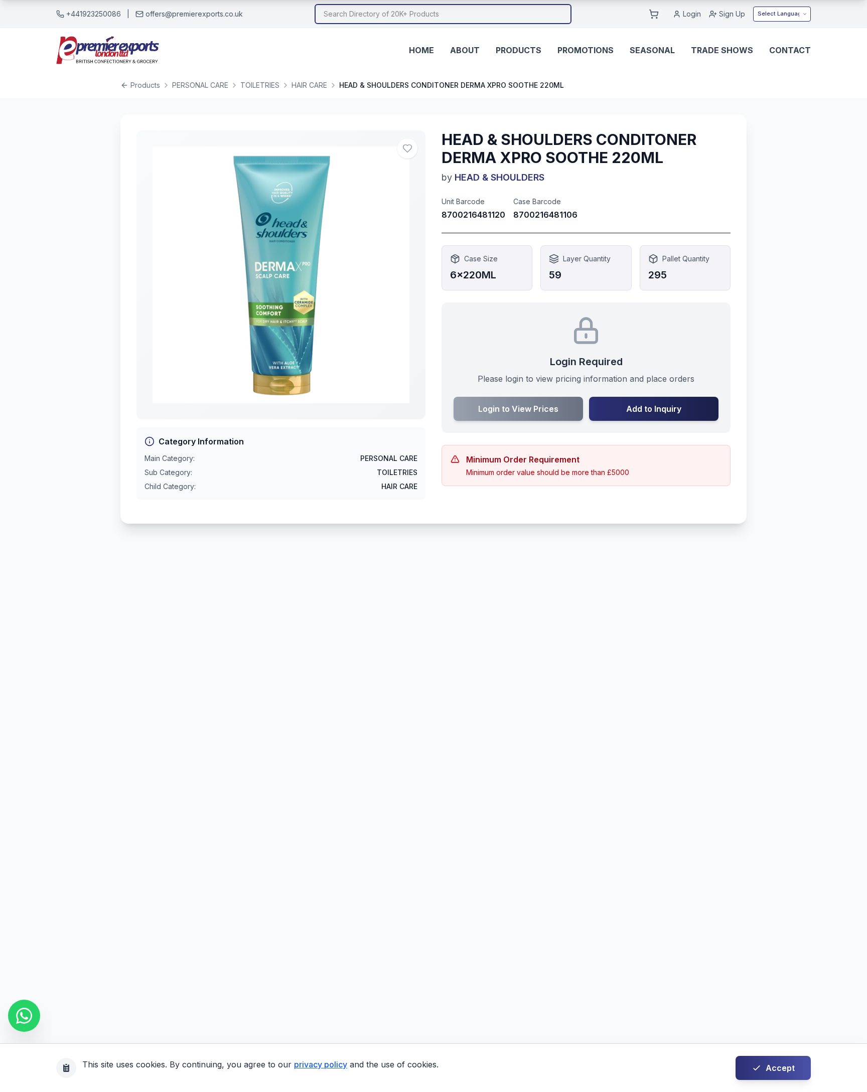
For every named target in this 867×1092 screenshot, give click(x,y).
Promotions (585, 50)
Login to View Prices (518, 409)
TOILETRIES (259, 85)
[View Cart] (654, 14)
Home (421, 50)
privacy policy (320, 1064)
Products (518, 50)
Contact (790, 50)
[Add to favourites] (407, 148)
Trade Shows (722, 50)
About (465, 50)
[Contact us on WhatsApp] (24, 1016)
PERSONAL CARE (200, 85)
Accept (780, 1068)
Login (692, 14)
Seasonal (652, 50)
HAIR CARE (309, 85)
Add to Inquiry (653, 409)
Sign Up (732, 14)
